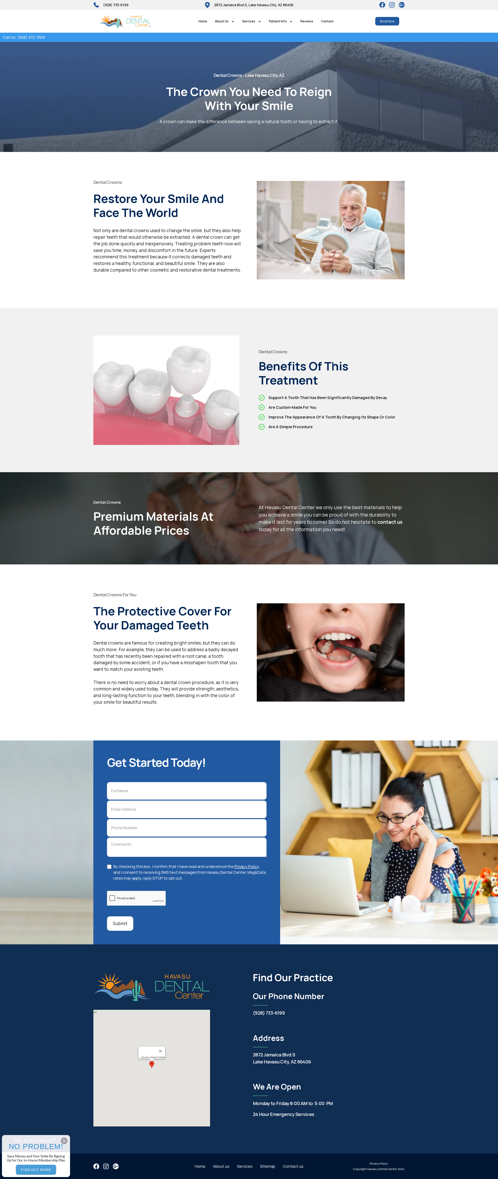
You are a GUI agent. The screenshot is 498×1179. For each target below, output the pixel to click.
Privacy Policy (246, 866)
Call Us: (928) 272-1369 (24, 37)
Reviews (306, 21)
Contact (327, 21)
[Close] (160, 1051)
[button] (224, 21)
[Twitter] (392, 5)
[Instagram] (402, 5)
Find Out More (36, 1170)
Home (202, 21)
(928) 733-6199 (269, 1013)
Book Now (387, 21)
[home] (125, 21)
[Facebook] (382, 5)
